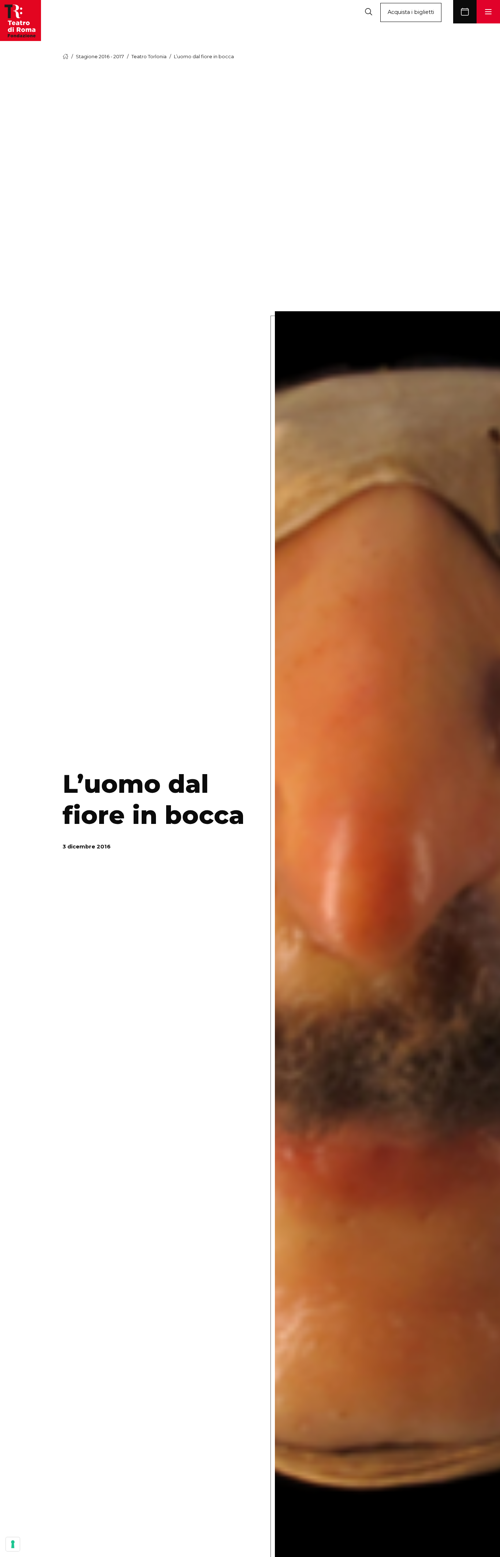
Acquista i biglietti (411, 12)
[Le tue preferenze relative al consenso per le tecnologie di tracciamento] (13, 1544)
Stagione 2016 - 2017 (100, 56)
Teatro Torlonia (149, 56)
